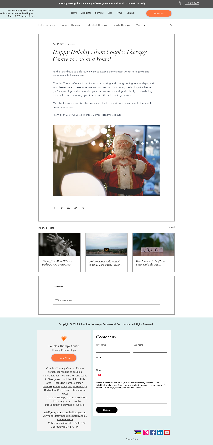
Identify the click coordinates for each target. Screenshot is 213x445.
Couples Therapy (70, 25)
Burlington (50, 390)
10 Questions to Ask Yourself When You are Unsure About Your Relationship (104, 263)
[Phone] (181, 3)
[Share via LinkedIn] (68, 208)
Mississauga (80, 386)
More (139, 25)
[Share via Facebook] (54, 208)
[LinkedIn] (160, 432)
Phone (99, 370)
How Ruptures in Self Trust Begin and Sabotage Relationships (150, 263)
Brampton (66, 386)
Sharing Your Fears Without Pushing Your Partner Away (57, 263)
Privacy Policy (132, 439)
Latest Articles (46, 25)
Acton (56, 386)
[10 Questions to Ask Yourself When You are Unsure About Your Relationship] (107, 244)
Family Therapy (121, 25)
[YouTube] (167, 432)
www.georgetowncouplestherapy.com (64, 415)
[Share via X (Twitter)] (61, 208)
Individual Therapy (96, 25)
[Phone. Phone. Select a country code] (100, 375)
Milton (79, 382)
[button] (86, 13)
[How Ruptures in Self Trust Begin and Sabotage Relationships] (153, 244)
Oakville (47, 386)
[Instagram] (146, 432)
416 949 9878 (65, 419)
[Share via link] (75, 208)
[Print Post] (82, 208)
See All (171, 227)
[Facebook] (153, 432)
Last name (138, 345)
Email (99, 357)
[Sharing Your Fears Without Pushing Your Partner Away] (59, 244)
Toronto (70, 382)
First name (101, 345)
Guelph (61, 390)
